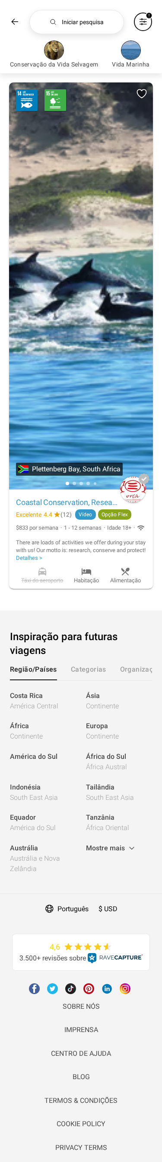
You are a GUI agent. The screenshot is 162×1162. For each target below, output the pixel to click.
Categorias (88, 669)
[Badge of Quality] (144, 478)
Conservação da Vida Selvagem (54, 64)
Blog (81, 1077)
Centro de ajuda (81, 1053)
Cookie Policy (81, 1124)
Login (8, 899)
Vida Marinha (130, 64)
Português (73, 909)
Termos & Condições (81, 1100)
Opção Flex (115, 515)
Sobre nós (81, 1006)
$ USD (108, 909)
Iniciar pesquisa (83, 22)
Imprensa (81, 1030)
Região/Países (33, 669)
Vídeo (85, 515)
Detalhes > (29, 558)
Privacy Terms (81, 1147)
